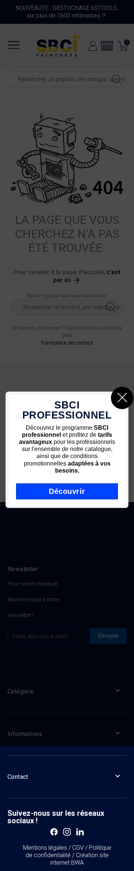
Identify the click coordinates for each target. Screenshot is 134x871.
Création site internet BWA (79, 859)
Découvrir (67, 491)
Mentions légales (45, 847)
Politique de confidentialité (68, 851)
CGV (78, 847)
